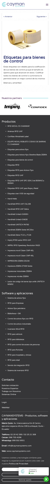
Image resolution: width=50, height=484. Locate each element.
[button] (47, 4)
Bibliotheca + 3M (14, 314)
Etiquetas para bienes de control (20, 160)
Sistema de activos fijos (17, 298)
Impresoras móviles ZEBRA (18, 276)
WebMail (5, 407)
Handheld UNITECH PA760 (18, 225)
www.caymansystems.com (18, 451)
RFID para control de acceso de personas (24, 345)
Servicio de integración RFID (19, 365)
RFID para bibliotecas (16, 339)
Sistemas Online (9, 394)
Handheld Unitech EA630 (18, 220)
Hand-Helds (12, 199)
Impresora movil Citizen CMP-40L (21, 251)
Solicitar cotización (10, 385)
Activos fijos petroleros (16, 308)
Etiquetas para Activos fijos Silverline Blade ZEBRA (27, 155)
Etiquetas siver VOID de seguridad (21, 194)
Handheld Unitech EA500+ (18, 214)
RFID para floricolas (15, 350)
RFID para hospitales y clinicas (19, 355)
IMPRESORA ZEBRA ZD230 (19, 261)
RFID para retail (14, 360)
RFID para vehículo (15, 334)
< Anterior (7, 16)
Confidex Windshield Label (18, 137)
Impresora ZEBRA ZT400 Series (20, 266)
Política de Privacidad (18, 464)
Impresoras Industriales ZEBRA (20, 271)
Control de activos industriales (19, 324)
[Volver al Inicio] (13, 4)
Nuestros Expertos (10, 388)
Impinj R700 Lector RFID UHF (19, 240)
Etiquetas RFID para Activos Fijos (20, 170)
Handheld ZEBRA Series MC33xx (21, 230)
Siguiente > (42, 16)
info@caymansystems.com (20, 446)
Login (4, 402)
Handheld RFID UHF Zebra (18, 209)
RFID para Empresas (16, 303)
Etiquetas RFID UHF (15, 175)
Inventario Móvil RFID (16, 329)
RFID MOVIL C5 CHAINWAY (19, 126)
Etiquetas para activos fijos (18, 150)
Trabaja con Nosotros (11, 391)
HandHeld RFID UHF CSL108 (19, 204)
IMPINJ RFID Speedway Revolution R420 (24, 245)
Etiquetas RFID (13, 165)
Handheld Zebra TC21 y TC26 (19, 235)
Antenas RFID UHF (15, 131)
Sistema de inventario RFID (18, 371)
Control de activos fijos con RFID (20, 319)
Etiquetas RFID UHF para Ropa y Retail (23, 188)
